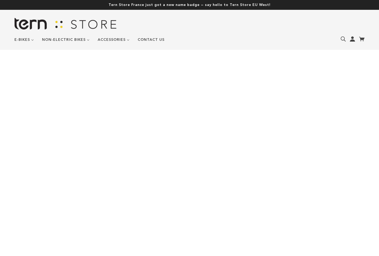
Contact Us (27, 204)
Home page (175, 122)
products (235, 122)
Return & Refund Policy (41, 183)
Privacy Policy (30, 197)
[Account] (352, 39)
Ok (221, 201)
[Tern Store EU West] (65, 28)
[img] (343, 39)
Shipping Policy (32, 190)
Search (22, 168)
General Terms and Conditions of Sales (61, 176)
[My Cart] (362, 39)
